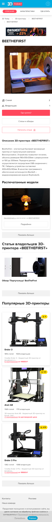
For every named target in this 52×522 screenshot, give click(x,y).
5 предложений (11, 472)
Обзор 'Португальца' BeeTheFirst (19, 280)
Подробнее (26, 224)
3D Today (5, 19)
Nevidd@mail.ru (10, 218)
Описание (9, 11)
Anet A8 (9, 405)
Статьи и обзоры (26, 121)
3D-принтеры (20, 19)
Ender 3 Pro (11, 460)
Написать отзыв (25, 130)
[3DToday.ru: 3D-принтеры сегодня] (15, 5)
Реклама (11, 33)
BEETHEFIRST (37, 19)
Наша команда (8, 503)
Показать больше (26, 293)
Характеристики (27, 11)
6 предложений (11, 362)
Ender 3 (8, 349)
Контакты (6, 498)
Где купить (45, 11)
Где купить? (26, 113)
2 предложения (11, 417)
